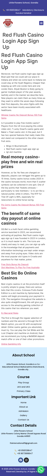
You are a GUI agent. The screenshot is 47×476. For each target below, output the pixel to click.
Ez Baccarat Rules (9, 313)
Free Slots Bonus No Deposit (15, 264)
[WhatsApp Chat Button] (40, 469)
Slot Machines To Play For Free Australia (20, 267)
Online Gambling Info (11, 344)
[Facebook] (20, 460)
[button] (41, 23)
